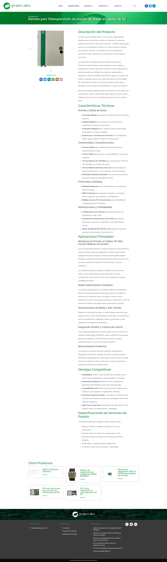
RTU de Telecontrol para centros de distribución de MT (51, 490)
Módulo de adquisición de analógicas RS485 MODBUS (88, 473)
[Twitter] (150, 6)
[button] (30, 49)
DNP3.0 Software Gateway (50, 470)
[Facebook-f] (146, 6)
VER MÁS (45, 475)
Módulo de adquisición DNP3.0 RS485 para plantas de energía (127, 472)
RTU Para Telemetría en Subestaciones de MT (88, 491)
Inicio (61, 6)
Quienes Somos (73, 6)
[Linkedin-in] (154, 6)
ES (135, 6)
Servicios (88, 6)
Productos (103, 6)
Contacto (118, 6)
